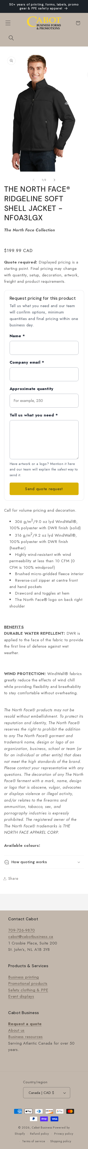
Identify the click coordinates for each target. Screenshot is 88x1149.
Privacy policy (63, 1134)
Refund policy (39, 1134)
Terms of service (33, 1141)
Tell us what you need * (34, 415)
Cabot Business (42, 1127)
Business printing (23, 977)
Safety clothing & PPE (28, 990)
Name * (17, 336)
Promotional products (27, 983)
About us (16, 1030)
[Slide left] (33, 179)
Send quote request (44, 489)
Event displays (21, 996)
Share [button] (13, 878)
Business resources (25, 1036)
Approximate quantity (32, 388)
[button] (8, 23)
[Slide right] (54, 179)
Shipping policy (60, 1141)
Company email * (27, 362)
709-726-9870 (21, 930)
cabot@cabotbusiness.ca (30, 936)
